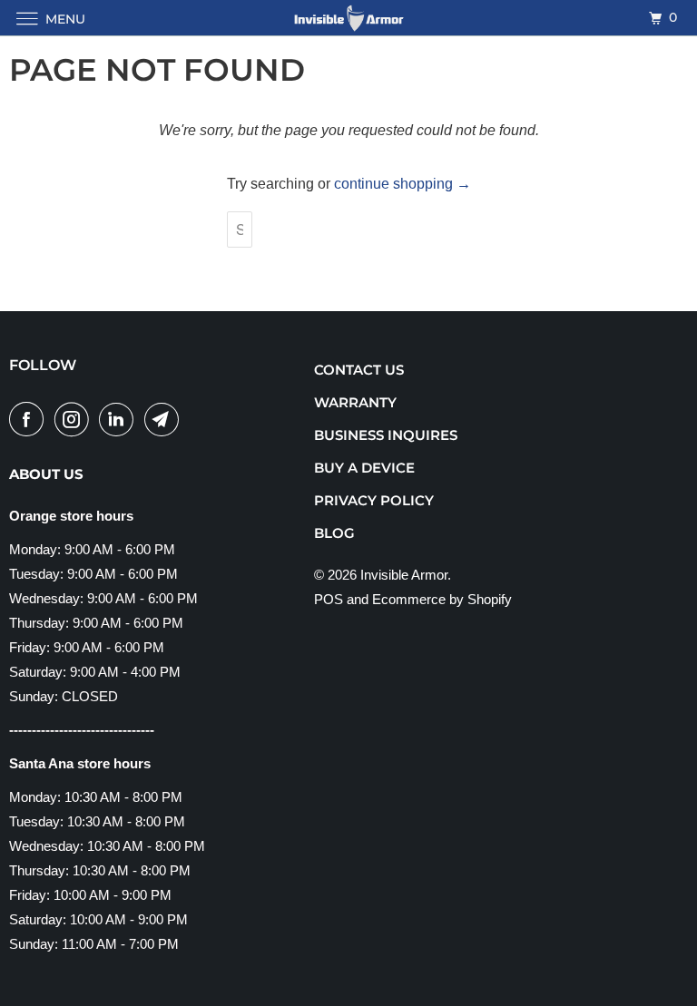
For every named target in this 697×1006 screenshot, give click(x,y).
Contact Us (359, 369)
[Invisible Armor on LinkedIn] (120, 419)
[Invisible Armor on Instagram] (75, 419)
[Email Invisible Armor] (165, 419)
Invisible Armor (403, 574)
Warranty (355, 402)
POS (328, 599)
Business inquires (385, 435)
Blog (334, 533)
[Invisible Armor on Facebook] (30, 419)
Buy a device (364, 467)
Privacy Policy (374, 500)
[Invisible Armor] (348, 17)
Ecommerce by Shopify (442, 599)
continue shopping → (402, 183)
